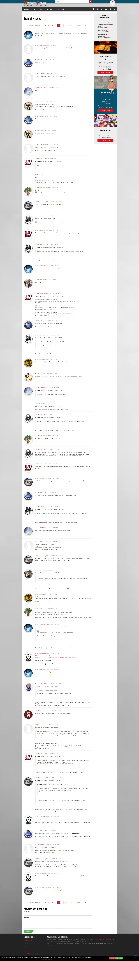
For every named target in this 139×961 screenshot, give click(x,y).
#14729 (37, 887)
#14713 (37, 570)
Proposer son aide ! (105, 110)
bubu (42, 102)
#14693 (37, 230)
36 (71, 25)
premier (31, 25)
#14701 (37, 373)
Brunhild (43, 87)
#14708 (37, 492)
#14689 (37, 158)
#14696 (37, 279)
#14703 (37, 414)
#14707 (37, 478)
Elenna (42, 144)
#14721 (37, 725)
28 (45, 25)
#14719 (37, 683)
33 (62, 25)
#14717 (37, 653)
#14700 (37, 359)
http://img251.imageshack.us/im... (48, 48)
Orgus (42, 541)
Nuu (42, 59)
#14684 (37, 87)
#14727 (37, 859)
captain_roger (44, 710)
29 (48, 25)
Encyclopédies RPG (30, 9)
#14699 (37, 335)
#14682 (37, 59)
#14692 (37, 216)
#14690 (37, 187)
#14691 (37, 201)
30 (52, 25)
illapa (42, 359)
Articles (50, 9)
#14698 (37, 321)
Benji (42, 45)
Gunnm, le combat (102, 30)
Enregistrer (29, 931)
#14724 (37, 816)
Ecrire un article (105, 72)
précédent (37, 25)
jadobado (43, 653)
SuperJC (43, 725)
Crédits (26, 950)
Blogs (63, 9)
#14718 (37, 669)
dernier (84, 25)
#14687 (37, 130)
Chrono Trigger (106, 939)
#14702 (37, 387)
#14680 (37, 31)
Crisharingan (44, 683)
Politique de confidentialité (31, 953)
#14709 (37, 506)
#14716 (37, 624)
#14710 (37, 527)
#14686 (37, 116)
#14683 (37, 73)
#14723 (37, 777)
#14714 (37, 594)
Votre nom (26, 911)
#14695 (37, 265)
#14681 (37, 45)
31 (55, 25)
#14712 (37, 556)
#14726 (37, 844)
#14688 (37, 144)
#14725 (37, 830)
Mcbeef (43, 158)
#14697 (37, 293)
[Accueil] (38, 3)
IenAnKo (43, 216)
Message (26, 917)
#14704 (37, 435)
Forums (27, 14)
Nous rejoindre (28, 940)
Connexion (112, 2)
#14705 (37, 449)
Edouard (43, 31)
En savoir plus (119, 958)
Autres (32, 14)
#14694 (37, 244)
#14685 (37, 102)
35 (68, 25)
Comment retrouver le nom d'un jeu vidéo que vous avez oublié (105, 24)
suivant (79, 25)
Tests (57, 9)
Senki (42, 373)
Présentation (39, 14)
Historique (27, 943)
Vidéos (41, 9)
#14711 (37, 541)
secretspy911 (44, 201)
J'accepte (112, 958)
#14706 (37, 464)
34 (65, 25)
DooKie (108, 37)
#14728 (37, 873)
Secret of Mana (97, 939)
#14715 (37, 608)
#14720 (37, 710)
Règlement (27, 946)
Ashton (43, 279)
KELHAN (43, 187)
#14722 (37, 753)
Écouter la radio (105, 140)
